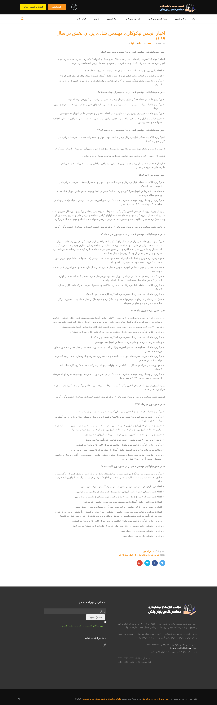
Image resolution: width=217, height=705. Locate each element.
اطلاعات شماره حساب (33, 7)
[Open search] (22, 18)
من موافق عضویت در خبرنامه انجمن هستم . (81, 625)
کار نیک (132, 554)
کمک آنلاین (56, 7)
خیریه (157, 554)
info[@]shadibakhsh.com (180, 648)
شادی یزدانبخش (145, 554)
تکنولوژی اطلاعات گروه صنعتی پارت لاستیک (102, 699)
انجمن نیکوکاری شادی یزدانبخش (156, 699)
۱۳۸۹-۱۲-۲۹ (160, 43)
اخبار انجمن (148, 551)
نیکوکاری (123, 554)
